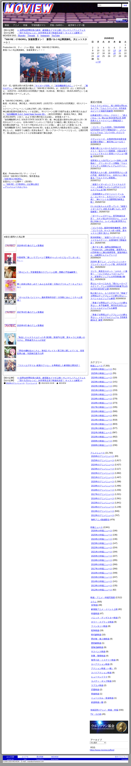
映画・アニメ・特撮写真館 (102, 597)
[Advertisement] (24, 207)
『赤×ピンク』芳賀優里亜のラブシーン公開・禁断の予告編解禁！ (47, 272)
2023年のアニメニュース (102, 469)
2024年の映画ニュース (101, 377)
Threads (31, 35)
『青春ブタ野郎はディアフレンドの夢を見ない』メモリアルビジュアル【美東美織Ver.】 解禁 (108, 317)
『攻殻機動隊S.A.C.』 (63, 86)
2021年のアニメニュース (102, 477)
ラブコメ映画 (97, 685)
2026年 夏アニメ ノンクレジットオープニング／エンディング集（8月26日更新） (108, 264)
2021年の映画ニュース (101, 390)
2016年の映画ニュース (101, 411)
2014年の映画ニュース (101, 420)
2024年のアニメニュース (102, 465)
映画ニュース (96, 366)
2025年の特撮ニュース (101, 535)
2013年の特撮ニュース (101, 585)
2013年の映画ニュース (101, 424)
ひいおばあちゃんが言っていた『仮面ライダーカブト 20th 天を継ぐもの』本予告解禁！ (108, 209)
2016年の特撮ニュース (101, 573)
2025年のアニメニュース (102, 460)
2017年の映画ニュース (101, 407)
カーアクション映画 (100, 664)
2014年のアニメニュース (102, 507)
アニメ (16, 25)
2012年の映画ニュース (101, 428)
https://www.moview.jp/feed (102, 750)
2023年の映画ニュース (101, 382)
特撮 (25, 25)
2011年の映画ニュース (101, 432)
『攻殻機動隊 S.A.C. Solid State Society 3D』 (26, 114)
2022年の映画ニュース (101, 386)
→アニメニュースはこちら (15, 187)
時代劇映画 (96, 635)
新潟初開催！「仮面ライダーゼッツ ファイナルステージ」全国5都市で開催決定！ (108, 240)
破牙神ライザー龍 (76, 25)
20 (114, 53)
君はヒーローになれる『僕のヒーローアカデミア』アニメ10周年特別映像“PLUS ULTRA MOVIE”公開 (109, 286)
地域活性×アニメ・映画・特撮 (104, 710)
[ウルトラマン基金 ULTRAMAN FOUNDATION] (110, 735)
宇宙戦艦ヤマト (38, 25)
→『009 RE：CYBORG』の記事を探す (21, 184)
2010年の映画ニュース (101, 437)
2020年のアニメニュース (102, 481)
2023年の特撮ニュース (101, 543)
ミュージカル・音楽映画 (102, 698)
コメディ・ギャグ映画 (101, 681)
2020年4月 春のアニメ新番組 (30, 325)
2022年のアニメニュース (102, 473)
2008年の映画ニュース (101, 445)
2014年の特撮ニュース (101, 581)
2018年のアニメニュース (102, 490)
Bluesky (21, 35)
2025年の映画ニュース (101, 373)
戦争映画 (95, 630)
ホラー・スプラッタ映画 (102, 622)
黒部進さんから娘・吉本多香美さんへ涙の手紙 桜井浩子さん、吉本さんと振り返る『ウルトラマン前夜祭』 (108, 175)
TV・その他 (95, 714)
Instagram (45, 35)
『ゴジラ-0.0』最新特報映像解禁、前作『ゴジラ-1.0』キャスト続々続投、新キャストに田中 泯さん (108, 230)
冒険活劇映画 (97, 647)
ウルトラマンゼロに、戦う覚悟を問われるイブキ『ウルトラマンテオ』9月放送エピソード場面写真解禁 (108, 108)
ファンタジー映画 (99, 626)
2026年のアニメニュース (102, 456)
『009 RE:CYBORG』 (13, 179)
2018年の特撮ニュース (101, 564)
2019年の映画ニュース (101, 399)
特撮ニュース (96, 527)
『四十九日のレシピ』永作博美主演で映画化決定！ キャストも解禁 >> (49, 33)
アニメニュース (31, 383)
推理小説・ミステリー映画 (103, 660)
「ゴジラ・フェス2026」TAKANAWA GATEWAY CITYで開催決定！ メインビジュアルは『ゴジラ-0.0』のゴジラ (108, 130)
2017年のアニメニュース (102, 494)
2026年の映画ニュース (101, 369)
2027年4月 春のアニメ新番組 (30, 312)
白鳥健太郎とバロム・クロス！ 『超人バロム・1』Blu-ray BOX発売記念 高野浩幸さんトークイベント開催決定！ (108, 118)
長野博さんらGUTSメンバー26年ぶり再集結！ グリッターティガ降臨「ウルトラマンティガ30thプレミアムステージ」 (108, 163)
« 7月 (98, 62)
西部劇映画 (96, 643)
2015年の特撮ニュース (101, 577)
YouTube (56, 35)
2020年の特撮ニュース (101, 556)
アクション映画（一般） (102, 668)
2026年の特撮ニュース (101, 531)
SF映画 (94, 605)
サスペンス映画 (98, 651)
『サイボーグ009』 (42, 86)
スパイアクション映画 (101, 673)
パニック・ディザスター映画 (104, 618)
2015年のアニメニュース (102, 503)
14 (120, 50)
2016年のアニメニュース (102, 498)
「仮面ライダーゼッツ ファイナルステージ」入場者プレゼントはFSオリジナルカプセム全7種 (108, 187)
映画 (7, 25)
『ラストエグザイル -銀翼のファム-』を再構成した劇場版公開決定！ (48, 365)
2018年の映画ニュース (101, 403)
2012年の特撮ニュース (101, 590)
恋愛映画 (95, 690)
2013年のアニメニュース (102, 511)
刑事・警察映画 (98, 656)
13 (114, 50)
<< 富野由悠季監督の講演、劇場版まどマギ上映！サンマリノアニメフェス (51, 30)
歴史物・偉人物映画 (100, 639)
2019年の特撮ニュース (101, 560)
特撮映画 (95, 613)
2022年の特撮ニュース (101, 547)
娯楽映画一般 (97, 702)
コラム (93, 602)
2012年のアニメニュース (15, 383)
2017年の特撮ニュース (101, 569)
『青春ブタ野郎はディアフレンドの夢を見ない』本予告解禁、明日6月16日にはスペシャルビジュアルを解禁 (108, 305)
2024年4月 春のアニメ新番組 (30, 245)
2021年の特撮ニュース (101, 552)
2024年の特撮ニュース (101, 539)
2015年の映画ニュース (101, 416)
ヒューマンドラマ (99, 677)
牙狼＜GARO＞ (57, 25)
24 (98, 56)
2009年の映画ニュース (101, 441)
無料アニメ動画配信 (100, 520)
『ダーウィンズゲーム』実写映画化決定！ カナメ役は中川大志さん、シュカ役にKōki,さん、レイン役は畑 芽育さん (108, 218)
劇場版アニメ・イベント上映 (104, 609)
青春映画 (95, 694)
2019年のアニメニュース (102, 486)
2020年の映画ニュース (101, 394)
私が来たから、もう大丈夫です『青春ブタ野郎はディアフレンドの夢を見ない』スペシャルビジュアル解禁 (108, 296)
